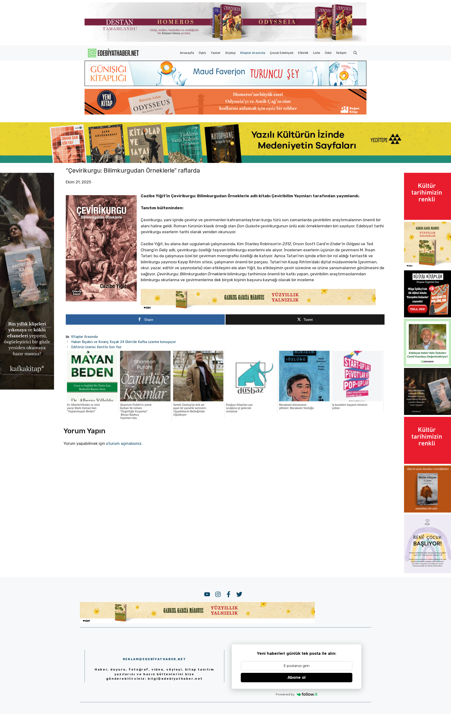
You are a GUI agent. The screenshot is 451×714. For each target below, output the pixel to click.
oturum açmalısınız (123, 443)
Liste (316, 53)
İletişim (341, 53)
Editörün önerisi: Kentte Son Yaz (96, 347)
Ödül (328, 53)
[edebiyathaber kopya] (225, 113)
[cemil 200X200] (427, 365)
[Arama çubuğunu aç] (355, 53)
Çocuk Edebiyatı (281, 53)
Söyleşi (230, 53)
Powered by (285, 694)
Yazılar (216, 53)
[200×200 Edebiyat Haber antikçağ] (427, 413)
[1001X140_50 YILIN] (225, 41)
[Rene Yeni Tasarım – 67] (427, 571)
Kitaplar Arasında (252, 53)
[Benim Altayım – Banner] (427, 511)
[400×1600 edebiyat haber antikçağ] (27, 388)
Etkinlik (303, 53)
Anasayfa (187, 53)
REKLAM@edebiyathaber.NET (154, 659)
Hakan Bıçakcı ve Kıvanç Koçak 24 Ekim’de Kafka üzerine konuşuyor (123, 342)
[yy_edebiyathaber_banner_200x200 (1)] (427, 267)
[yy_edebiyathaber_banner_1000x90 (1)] (258, 308)
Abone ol (297, 677)
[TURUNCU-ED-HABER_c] (225, 84)
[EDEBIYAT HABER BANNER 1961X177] (225, 161)
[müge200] (427, 316)
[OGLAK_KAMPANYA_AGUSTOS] (427, 218)
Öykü (202, 53)
